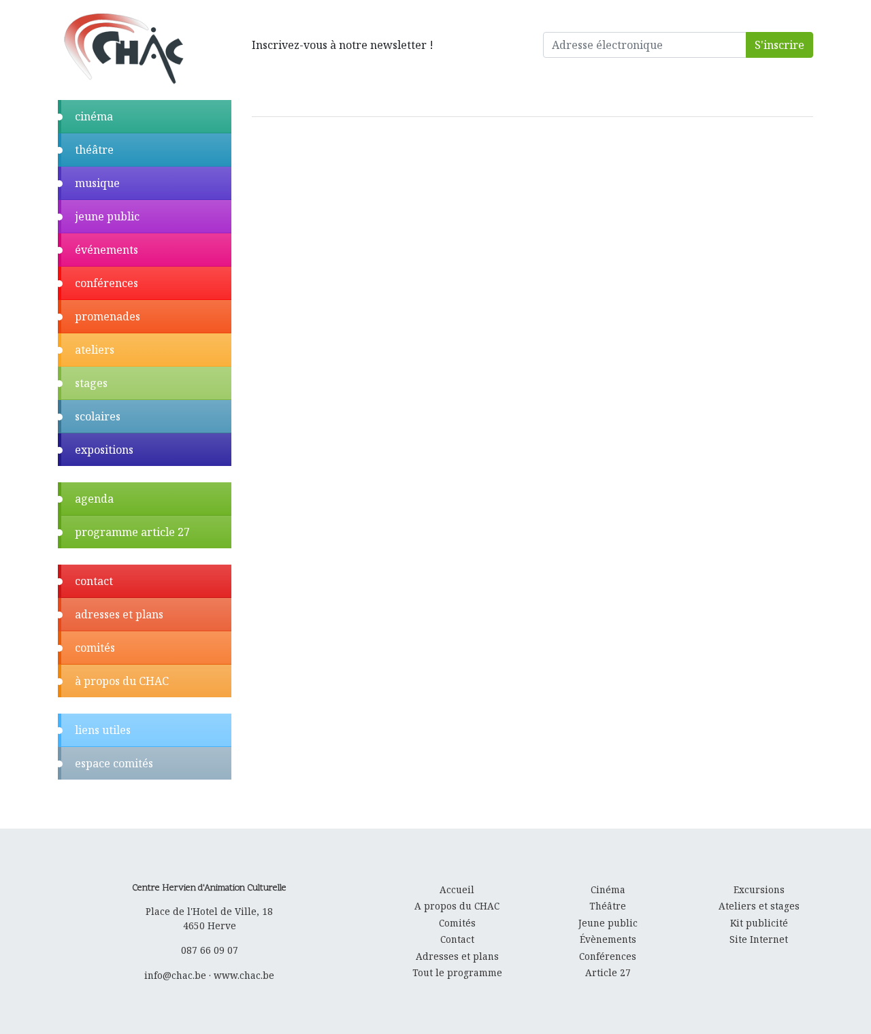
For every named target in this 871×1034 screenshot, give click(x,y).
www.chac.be (244, 975)
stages (91, 383)
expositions (104, 449)
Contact (457, 939)
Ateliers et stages (759, 905)
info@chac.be (175, 975)
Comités (457, 922)
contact (94, 580)
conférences (106, 283)
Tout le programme (457, 972)
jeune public (107, 216)
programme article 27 (132, 531)
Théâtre (607, 905)
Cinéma (608, 889)
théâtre (94, 149)
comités (95, 647)
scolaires (97, 416)
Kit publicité (759, 922)
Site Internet (758, 939)
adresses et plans (119, 614)
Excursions (759, 889)
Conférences (607, 956)
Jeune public (608, 922)
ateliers (94, 349)
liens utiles (103, 729)
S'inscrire (779, 44)
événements (106, 249)
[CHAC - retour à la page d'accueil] (123, 48)
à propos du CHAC (122, 680)
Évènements (608, 939)
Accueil (457, 889)
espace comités (114, 763)
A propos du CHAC (456, 905)
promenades (107, 316)
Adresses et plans (457, 956)
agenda (94, 498)
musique (97, 183)
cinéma (94, 116)
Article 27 (608, 972)
